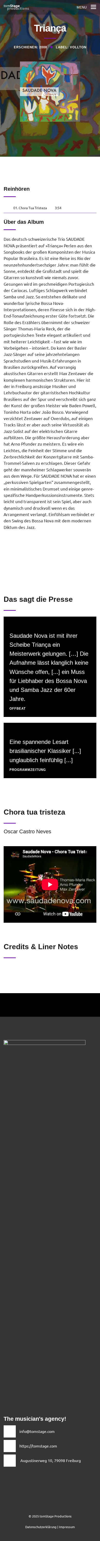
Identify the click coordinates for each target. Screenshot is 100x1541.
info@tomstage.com (37, 1431)
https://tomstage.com (38, 1445)
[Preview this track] (7, 208)
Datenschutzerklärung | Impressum (50, 1527)
